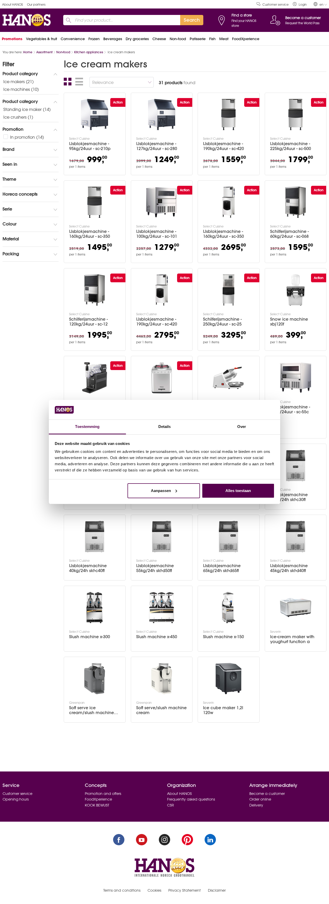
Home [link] (27, 52)
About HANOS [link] (12, 4)
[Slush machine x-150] (228, 607)
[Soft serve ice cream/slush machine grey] (94, 678)
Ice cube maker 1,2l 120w (223, 710)
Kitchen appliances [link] (88, 52)
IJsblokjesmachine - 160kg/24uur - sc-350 (89, 234)
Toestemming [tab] (87, 426)
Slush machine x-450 (156, 636)
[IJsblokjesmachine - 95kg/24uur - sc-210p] (94, 114)
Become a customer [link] (267, 793)
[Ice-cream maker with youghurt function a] (295, 607)
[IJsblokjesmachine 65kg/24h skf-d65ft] (228, 536)
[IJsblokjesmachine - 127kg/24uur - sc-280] (161, 114)
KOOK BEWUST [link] (97, 805)
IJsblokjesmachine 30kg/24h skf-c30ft (289, 497)
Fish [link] (212, 38)
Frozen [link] (94, 38)
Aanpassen (161, 490)
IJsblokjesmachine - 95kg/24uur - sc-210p (90, 146)
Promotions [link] (12, 38)
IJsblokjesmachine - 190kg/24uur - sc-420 (223, 146)
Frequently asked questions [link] (191, 799)
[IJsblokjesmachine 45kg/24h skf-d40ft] (295, 536)
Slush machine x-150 (223, 636)
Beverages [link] (112, 38)
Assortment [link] (44, 52)
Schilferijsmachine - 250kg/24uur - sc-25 (222, 322)
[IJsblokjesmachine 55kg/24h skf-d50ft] (161, 536)
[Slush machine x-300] (94, 607)
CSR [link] (170, 805)
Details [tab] (164, 426)
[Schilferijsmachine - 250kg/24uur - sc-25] (228, 290)
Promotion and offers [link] (103, 793)
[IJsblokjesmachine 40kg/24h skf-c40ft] (94, 536)
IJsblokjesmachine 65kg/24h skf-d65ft (222, 568)
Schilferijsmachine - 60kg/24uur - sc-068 (289, 234)
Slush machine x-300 (89, 636)
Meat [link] (224, 38)
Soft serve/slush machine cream (161, 710)
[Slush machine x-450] (161, 607)
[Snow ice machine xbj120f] (295, 290)
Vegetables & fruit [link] (41, 38)
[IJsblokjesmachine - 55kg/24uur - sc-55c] (295, 377)
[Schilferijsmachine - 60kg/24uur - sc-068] (295, 202)
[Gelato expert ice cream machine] (161, 377)
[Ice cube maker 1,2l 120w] (228, 678)
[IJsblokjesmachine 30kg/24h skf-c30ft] (295, 465)
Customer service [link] (275, 4)
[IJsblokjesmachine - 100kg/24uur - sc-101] (161, 202)
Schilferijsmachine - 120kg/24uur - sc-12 (88, 322)
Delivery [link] (256, 805)
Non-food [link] (178, 38)
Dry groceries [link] (137, 38)
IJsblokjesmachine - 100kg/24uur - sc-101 (156, 234)
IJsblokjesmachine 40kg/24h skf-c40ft (88, 568)
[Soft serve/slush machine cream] (161, 678)
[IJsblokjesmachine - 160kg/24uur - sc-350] (94, 202)
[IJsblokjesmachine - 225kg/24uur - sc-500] (295, 114)
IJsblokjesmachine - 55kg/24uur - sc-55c (290, 409)
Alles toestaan (238, 490)
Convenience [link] (73, 38)
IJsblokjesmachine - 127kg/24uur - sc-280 (156, 146)
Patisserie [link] (198, 38)
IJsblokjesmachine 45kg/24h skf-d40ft (289, 568)
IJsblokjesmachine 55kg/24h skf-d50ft (155, 568)
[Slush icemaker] (94, 377)
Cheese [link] (159, 38)
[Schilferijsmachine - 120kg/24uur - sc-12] (94, 290)
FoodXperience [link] (245, 38)
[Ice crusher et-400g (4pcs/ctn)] (228, 377)
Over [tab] (241, 426)
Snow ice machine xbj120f (289, 322)
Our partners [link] (36, 4)
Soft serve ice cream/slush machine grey (91, 710)
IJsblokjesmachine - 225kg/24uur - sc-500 (290, 146)
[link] (300, 4)
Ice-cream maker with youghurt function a (292, 639)
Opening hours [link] (16, 799)
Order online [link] (260, 799)
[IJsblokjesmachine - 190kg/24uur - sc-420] (228, 114)
